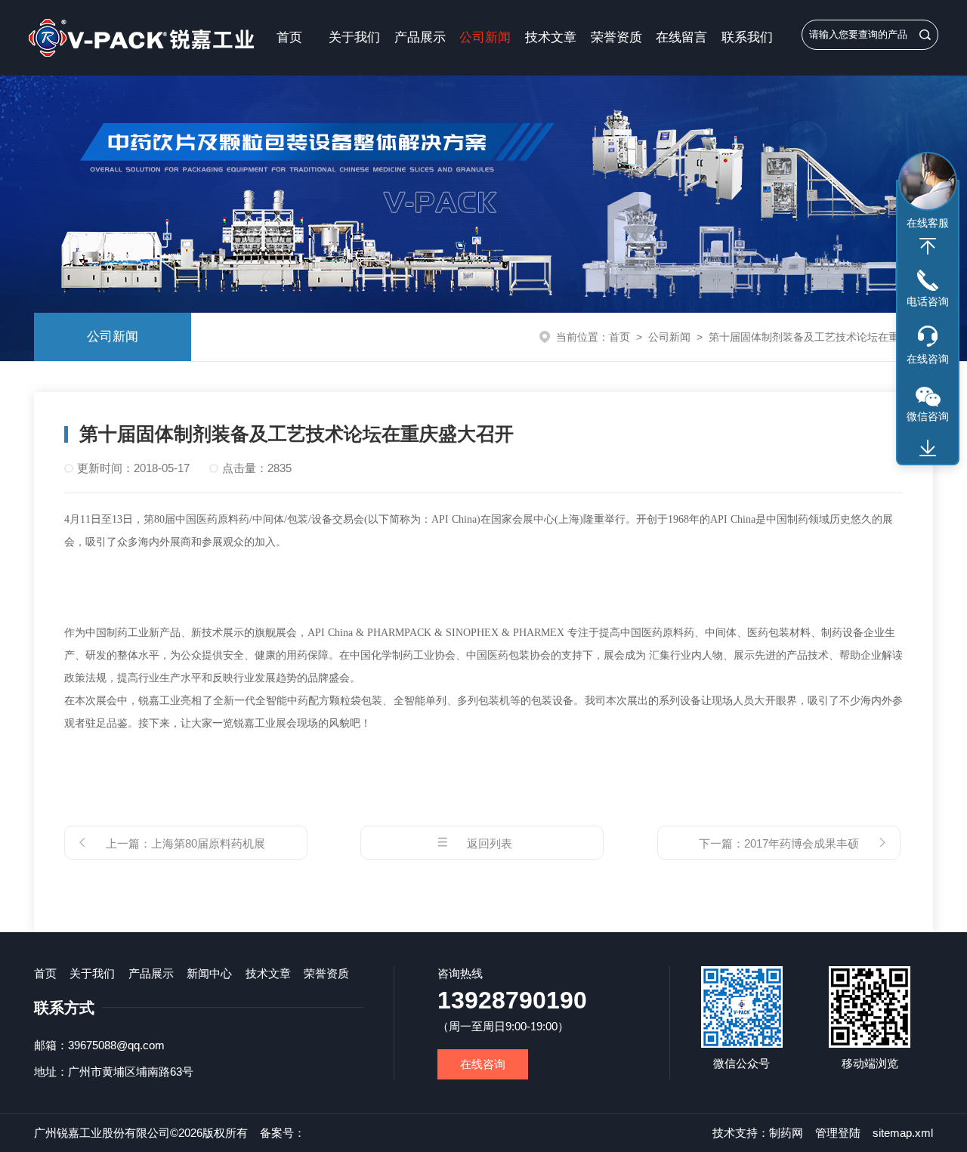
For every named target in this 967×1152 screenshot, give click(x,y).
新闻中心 (209, 973)
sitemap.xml (903, 1132)
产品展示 (420, 37)
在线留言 (681, 37)
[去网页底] (927, 449)
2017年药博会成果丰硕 (801, 843)
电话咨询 (928, 301)
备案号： (282, 1132)
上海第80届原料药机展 (208, 843)
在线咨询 (482, 1064)
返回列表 (489, 843)
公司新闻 (485, 37)
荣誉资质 (616, 37)
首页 (289, 37)
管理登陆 (837, 1132)
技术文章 (550, 37)
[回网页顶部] (927, 246)
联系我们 (747, 37)
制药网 (786, 1132)
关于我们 (354, 37)
